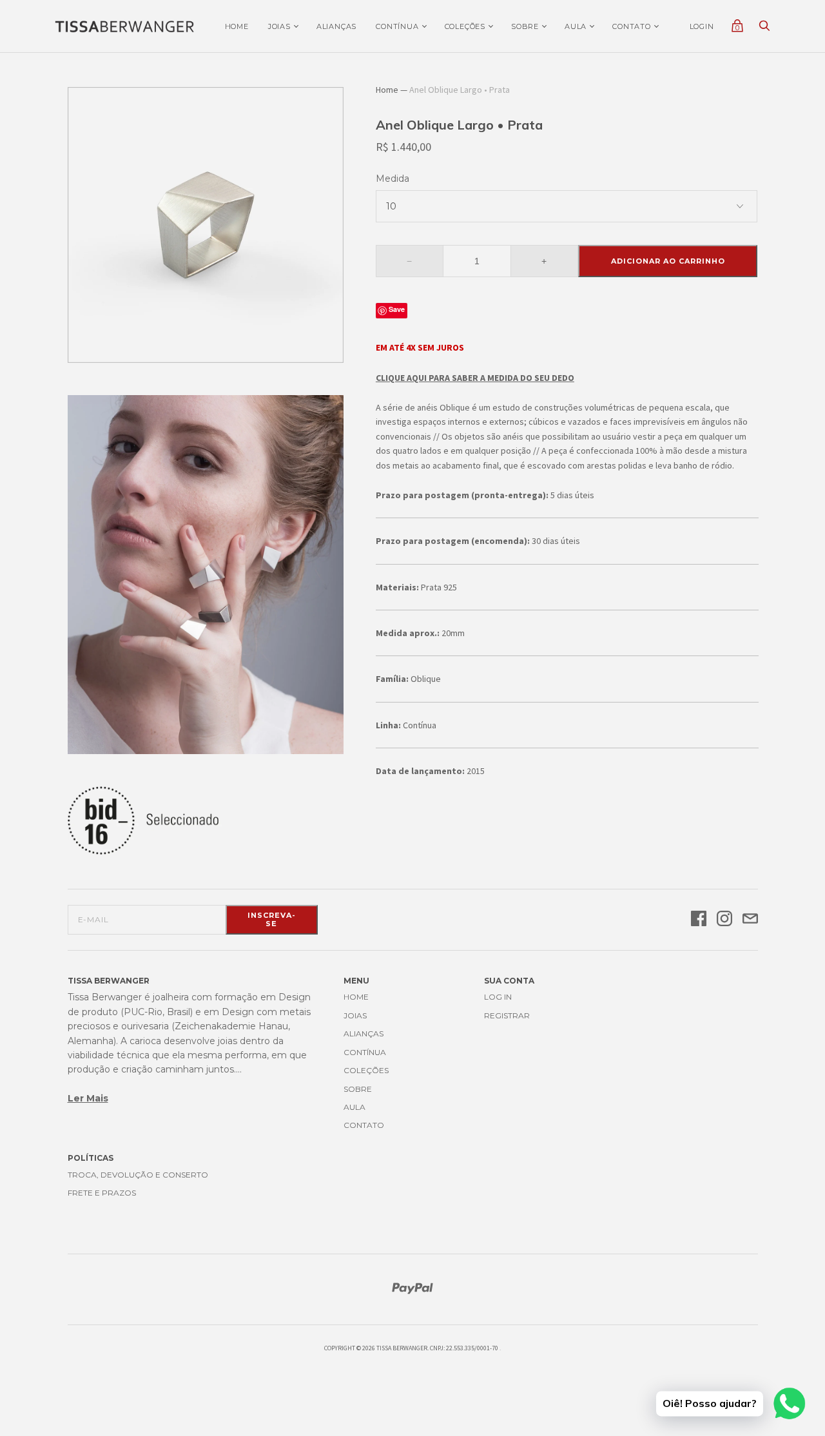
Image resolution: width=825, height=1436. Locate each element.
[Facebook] (698, 919)
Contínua (397, 26)
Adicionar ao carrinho (668, 261)
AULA (576, 26)
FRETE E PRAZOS (102, 1193)
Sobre (525, 26)
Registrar (507, 1015)
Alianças (336, 26)
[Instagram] (724, 919)
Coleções (465, 26)
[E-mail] (750, 919)
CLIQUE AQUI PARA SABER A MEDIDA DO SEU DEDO (475, 377)
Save (397, 309)
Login (702, 26)
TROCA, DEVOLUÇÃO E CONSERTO (138, 1174)
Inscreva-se (272, 919)
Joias (279, 26)
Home (237, 26)
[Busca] (764, 29)
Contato (631, 26)
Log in (498, 997)
